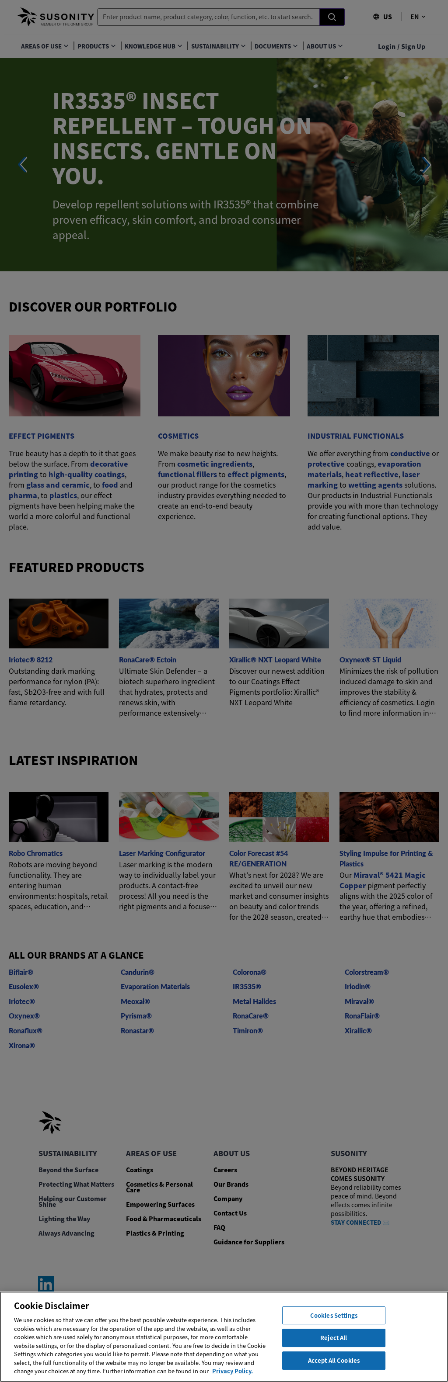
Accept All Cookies (334, 1360)
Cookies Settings (333, 1315)
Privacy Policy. (232, 1371)
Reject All (333, 1338)
